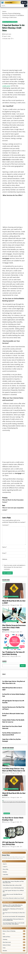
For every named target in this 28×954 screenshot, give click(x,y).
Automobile (6, 813)
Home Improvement (7, 942)
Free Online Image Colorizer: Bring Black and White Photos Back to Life (13, 682)
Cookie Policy (5, 874)
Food (4, 933)
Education (5, 950)
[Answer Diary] (2, 2)
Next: (13, 507)
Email (4, 553)
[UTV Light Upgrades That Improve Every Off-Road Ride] (14, 832)
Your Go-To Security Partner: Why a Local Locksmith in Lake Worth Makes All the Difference (13, 923)
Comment (5, 525)
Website (4, 559)
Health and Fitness (6, 936)
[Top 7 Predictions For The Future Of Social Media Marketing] (14, 642)
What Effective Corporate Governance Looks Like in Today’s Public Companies (14, 627)
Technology (6, 764)
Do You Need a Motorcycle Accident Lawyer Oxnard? (13, 898)
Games (4, 947)
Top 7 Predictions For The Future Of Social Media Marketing (13, 653)
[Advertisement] (14, 55)
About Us (5, 864)
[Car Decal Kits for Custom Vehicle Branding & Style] (14, 807)
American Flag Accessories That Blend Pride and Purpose (12, 895)
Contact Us (5, 866)
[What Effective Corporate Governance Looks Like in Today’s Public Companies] (14, 615)
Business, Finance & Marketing (10, 22)
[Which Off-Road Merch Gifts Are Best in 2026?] (14, 590)
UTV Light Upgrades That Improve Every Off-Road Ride (12, 843)
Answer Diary (8, 2)
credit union (6, 86)
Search (4, 661)
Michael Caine (7, 34)
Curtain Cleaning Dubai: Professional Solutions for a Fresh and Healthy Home (13, 919)
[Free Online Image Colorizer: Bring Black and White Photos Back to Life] (14, 758)
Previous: (12, 500)
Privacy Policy (5, 869)
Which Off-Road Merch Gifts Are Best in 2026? (13, 602)
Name (4, 547)
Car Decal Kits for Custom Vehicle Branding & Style (12, 818)
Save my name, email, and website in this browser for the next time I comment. (14, 567)
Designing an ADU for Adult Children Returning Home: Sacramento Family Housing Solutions (12, 905)
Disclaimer (5, 872)
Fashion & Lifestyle (6, 945)
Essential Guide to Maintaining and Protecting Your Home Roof (13, 909)
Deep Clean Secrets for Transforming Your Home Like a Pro (14, 913)
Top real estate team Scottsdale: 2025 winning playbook (14, 916)
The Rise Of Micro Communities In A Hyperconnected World (11, 734)
